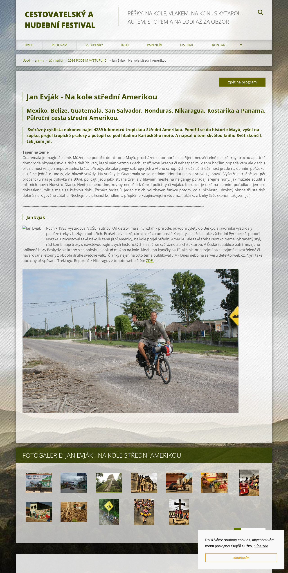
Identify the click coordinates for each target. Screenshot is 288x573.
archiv (39, 60)
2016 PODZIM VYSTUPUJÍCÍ (87, 60)
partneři (154, 45)
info (125, 45)
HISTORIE (187, 45)
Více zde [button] (261, 546)
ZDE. (150, 260)
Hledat (260, 13)
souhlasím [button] (241, 558)
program (59, 45)
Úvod (29, 45)
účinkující (56, 60)
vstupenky (94, 45)
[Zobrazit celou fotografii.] (39, 483)
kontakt (219, 45)
